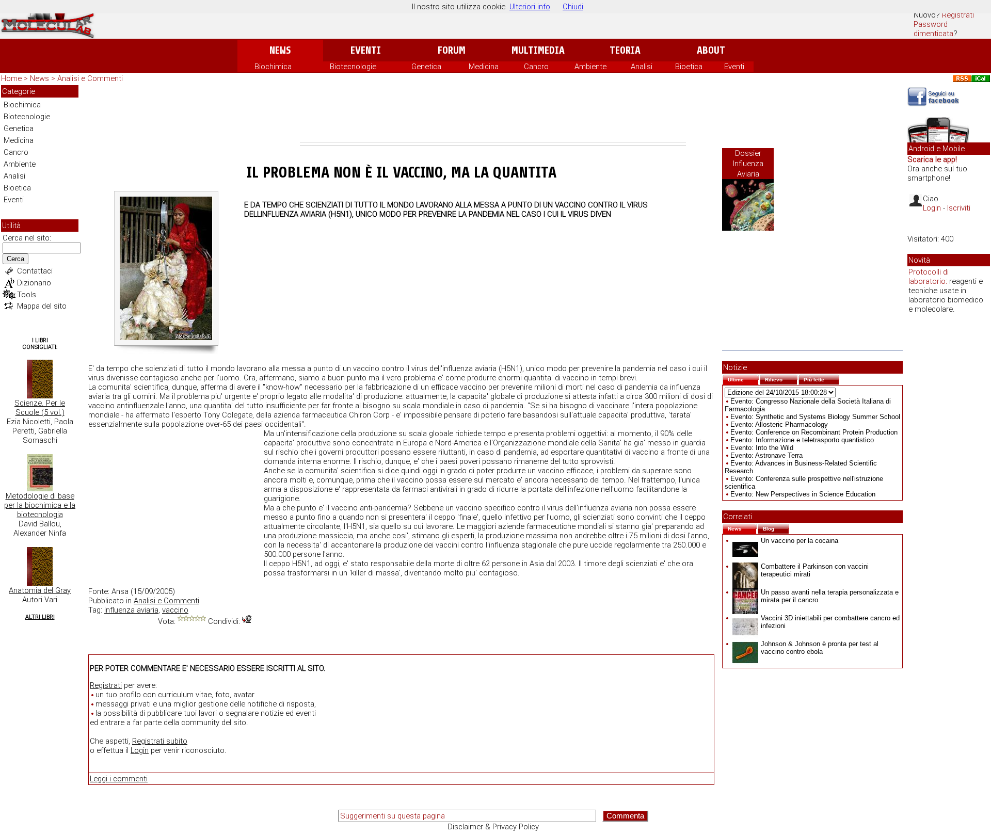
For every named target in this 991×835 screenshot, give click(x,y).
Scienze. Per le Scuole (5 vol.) (39, 407)
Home (11, 78)
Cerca (15, 259)
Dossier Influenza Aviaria (748, 164)
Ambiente (590, 66)
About (711, 50)
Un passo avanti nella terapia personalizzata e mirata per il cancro (830, 596)
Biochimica (273, 66)
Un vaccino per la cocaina (799, 540)
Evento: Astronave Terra (766, 455)
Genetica (426, 66)
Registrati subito (159, 741)
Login (140, 750)
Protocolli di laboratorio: (928, 276)
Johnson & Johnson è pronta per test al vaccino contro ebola (819, 647)
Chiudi (573, 6)
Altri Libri (40, 617)
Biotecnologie (353, 66)
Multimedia (538, 50)
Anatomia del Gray (40, 590)
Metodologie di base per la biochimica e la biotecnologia (39, 505)
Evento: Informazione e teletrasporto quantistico (802, 440)
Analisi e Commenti (90, 78)
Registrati (958, 15)
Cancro (536, 66)
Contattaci (35, 271)
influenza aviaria (131, 610)
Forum (451, 50)
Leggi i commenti (119, 778)
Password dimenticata (933, 29)
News (280, 50)
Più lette (821, 378)
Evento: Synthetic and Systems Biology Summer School (815, 417)
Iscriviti (958, 208)
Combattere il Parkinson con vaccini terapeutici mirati (815, 570)
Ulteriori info (529, 6)
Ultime (743, 378)
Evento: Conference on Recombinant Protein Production (814, 432)
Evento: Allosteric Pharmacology (779, 424)
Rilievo (781, 378)
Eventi (365, 50)
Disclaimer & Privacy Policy (493, 826)
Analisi (641, 66)
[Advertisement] (493, 113)
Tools (26, 294)
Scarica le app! (932, 159)
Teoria (625, 50)
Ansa (120, 591)
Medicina (484, 66)
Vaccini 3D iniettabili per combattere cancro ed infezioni (830, 622)
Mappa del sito (42, 306)
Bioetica (688, 66)
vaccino (175, 610)
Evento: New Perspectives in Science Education (802, 494)
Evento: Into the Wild (761, 448)
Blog (776, 528)
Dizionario (34, 282)
